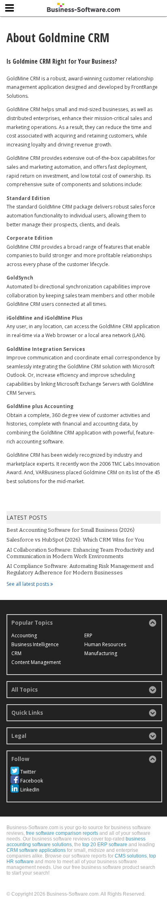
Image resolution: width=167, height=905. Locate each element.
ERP (88, 635)
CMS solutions (131, 856)
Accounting (24, 635)
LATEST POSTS (26, 517)
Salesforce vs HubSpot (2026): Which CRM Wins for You (75, 540)
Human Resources (105, 644)
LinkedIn (29, 789)
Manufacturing (100, 653)
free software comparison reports (62, 833)
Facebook (31, 780)
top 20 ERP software (104, 844)
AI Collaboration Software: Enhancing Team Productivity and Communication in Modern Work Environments (80, 553)
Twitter (28, 771)
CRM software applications (36, 850)
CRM (16, 653)
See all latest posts (28, 583)
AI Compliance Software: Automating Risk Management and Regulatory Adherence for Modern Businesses (80, 569)
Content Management (36, 662)
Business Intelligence (35, 644)
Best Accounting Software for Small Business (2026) (70, 530)
